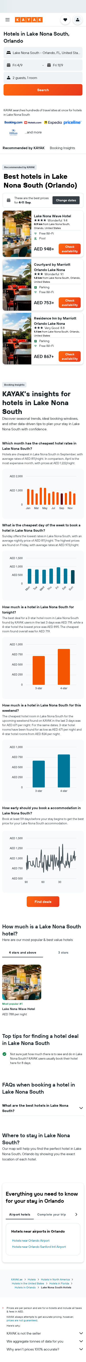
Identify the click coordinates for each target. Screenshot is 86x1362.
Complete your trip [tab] (51, 1214)
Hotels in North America (55, 1279)
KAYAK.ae (16, 1279)
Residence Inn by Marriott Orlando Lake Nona (55, 321)
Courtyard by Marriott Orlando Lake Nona (52, 267)
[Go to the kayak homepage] (29, 19)
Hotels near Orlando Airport (31, 1241)
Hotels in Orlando (25, 1287)
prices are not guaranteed (22, 1320)
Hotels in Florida (59, 1283)
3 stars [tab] (63, 952)
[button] (7, 20)
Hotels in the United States (28, 1283)
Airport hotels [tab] (19, 1214)
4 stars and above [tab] (22, 952)
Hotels (32, 1279)
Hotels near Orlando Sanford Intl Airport (39, 1247)
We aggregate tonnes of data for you (35, 1341)
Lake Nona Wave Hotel (52, 216)
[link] (43, 901)
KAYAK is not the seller (24, 1333)
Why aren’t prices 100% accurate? (33, 1349)
